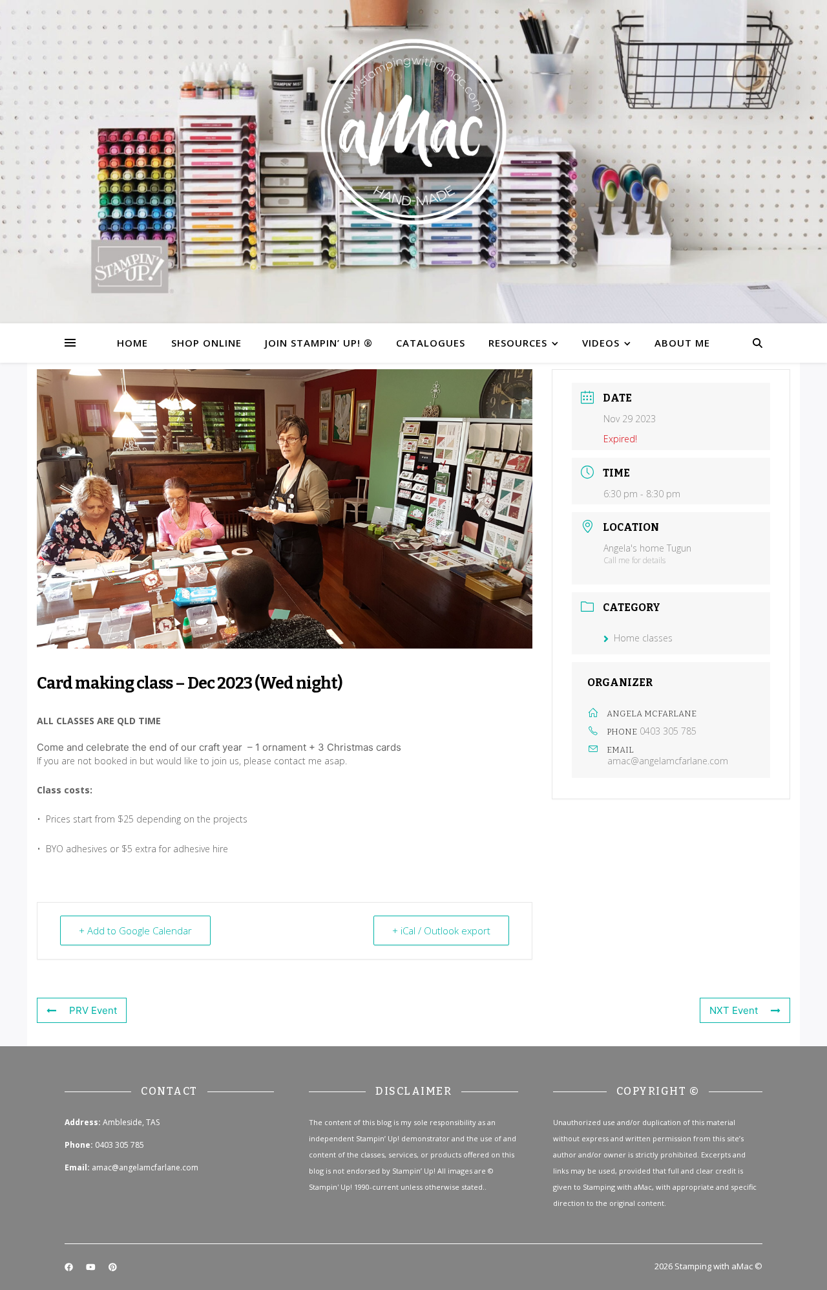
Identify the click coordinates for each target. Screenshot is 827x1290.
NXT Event (733, 1010)
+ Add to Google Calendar (135, 930)
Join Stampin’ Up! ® (319, 342)
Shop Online (206, 342)
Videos (601, 342)
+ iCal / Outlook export (441, 930)
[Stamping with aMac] (413, 161)
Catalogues (430, 342)
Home (132, 342)
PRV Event (93, 1010)
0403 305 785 (668, 731)
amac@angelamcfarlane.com (667, 761)
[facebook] (70, 1267)
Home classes (643, 638)
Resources (517, 342)
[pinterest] (113, 1267)
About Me (682, 342)
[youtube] (92, 1267)
